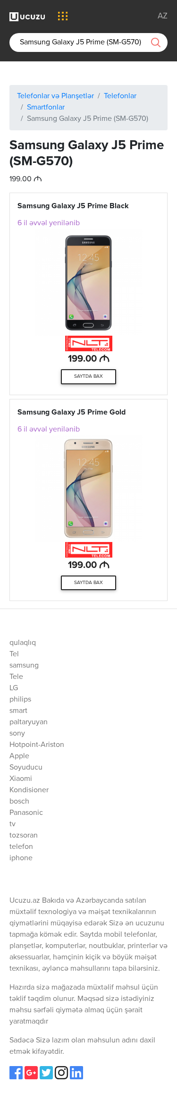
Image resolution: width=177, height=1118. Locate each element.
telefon (21, 847)
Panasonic (26, 813)
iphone (21, 858)
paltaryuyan (28, 722)
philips (20, 699)
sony (17, 733)
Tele (16, 677)
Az (163, 16)
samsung (24, 665)
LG (13, 688)
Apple (19, 756)
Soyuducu (25, 767)
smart (18, 711)
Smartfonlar (46, 107)
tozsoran (23, 835)
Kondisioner (29, 790)
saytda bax (88, 376)
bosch (19, 801)
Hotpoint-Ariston (36, 745)
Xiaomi (20, 779)
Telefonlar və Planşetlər (55, 96)
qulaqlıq (22, 643)
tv (12, 824)
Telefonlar (120, 96)
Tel (14, 654)
